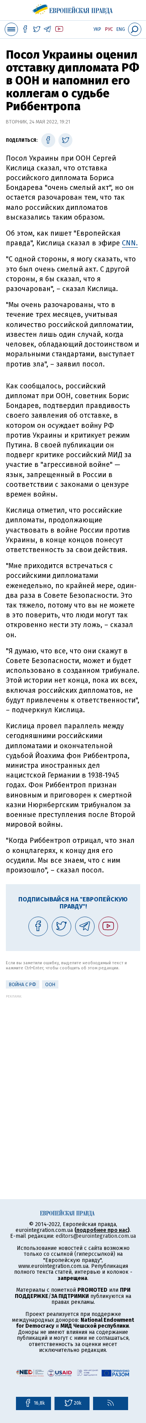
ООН (50, 984)
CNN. (130, 243)
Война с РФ (22, 984)
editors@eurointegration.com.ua (96, 1236)
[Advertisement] (73, 1071)
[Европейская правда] (73, 8)
